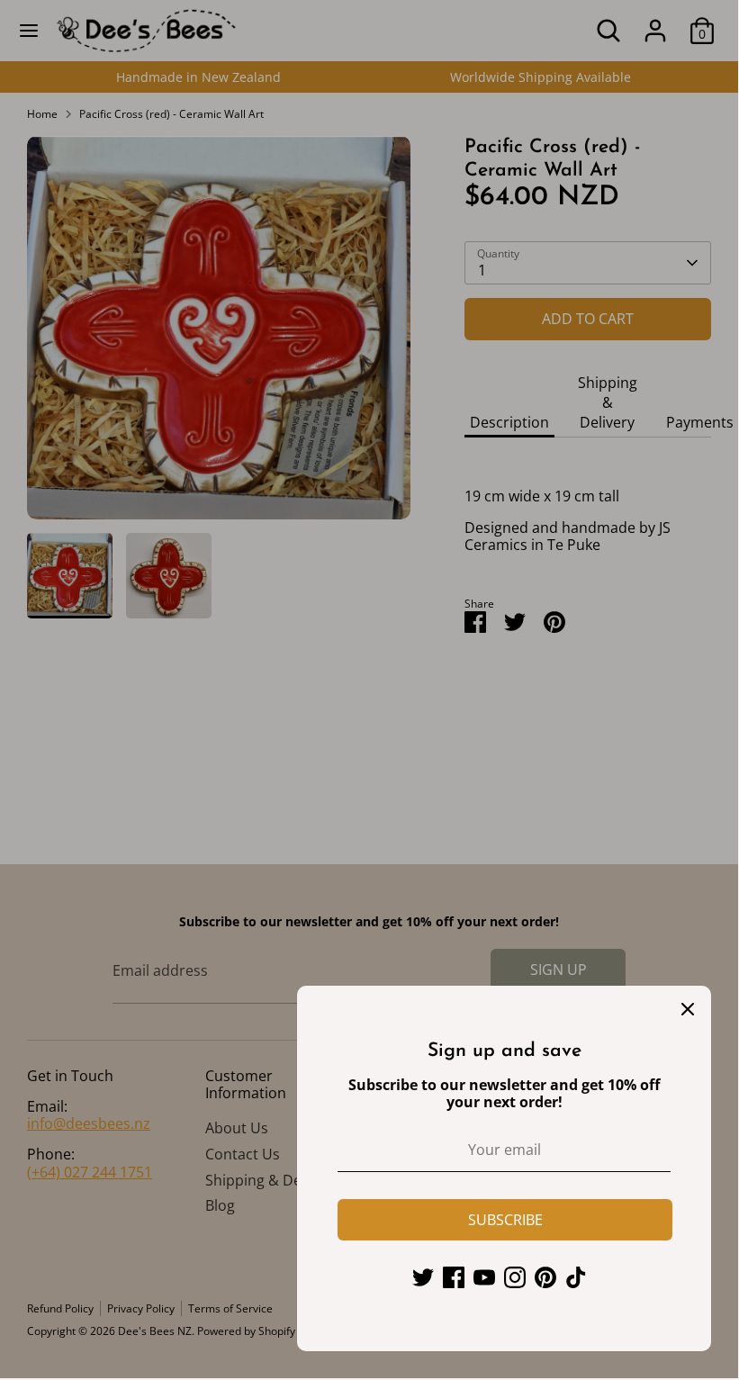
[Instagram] (515, 1277)
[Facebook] (453, 1277)
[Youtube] (484, 1277)
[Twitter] (423, 1277)
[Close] (687, 1009)
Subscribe (505, 1220)
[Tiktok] (576, 1277)
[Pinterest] (545, 1277)
